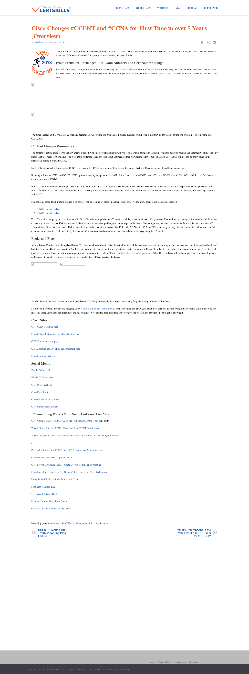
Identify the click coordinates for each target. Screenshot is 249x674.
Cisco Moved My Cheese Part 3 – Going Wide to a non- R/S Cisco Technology (69, 472)
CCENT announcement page (45, 341)
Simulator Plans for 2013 (43, 486)
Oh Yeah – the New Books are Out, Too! (50, 508)
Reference (211, 7)
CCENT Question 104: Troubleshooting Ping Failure (52, 533)
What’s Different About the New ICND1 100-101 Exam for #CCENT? (194, 533)
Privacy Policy (164, 661)
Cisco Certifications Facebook (45, 399)
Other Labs (143, 7)
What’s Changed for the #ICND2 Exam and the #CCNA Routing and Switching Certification (75, 435)
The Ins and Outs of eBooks (44, 494)
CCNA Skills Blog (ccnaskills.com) (98, 308)
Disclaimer (194, 661)
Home (151, 661)
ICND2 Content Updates (48, 213)
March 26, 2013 (59, 42)
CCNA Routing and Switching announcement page (55, 348)
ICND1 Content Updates (48, 209)
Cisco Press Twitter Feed (43, 392)
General (191, 7)
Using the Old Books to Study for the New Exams (55, 479)
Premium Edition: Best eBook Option (49, 501)
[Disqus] (124, 583)
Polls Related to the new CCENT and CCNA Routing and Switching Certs (66, 450)
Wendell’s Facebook (40, 370)
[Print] (202, 42)
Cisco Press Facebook (41, 384)
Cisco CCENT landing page (44, 326)
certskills (39, 42)
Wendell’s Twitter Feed (42, 377)
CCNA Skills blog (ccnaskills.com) (82, 523)
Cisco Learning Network (43, 356)
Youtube (162, 7)
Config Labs (122, 7)
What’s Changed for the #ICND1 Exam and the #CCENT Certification (65, 428)
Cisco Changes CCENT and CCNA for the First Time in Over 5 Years (64, 420)
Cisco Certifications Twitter (44, 406)
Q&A (177, 7)
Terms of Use (180, 661)
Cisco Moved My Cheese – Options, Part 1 (51, 457)
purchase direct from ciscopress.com (134, 253)
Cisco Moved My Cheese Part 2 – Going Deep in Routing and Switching (66, 464)
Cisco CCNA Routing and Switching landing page (55, 334)
